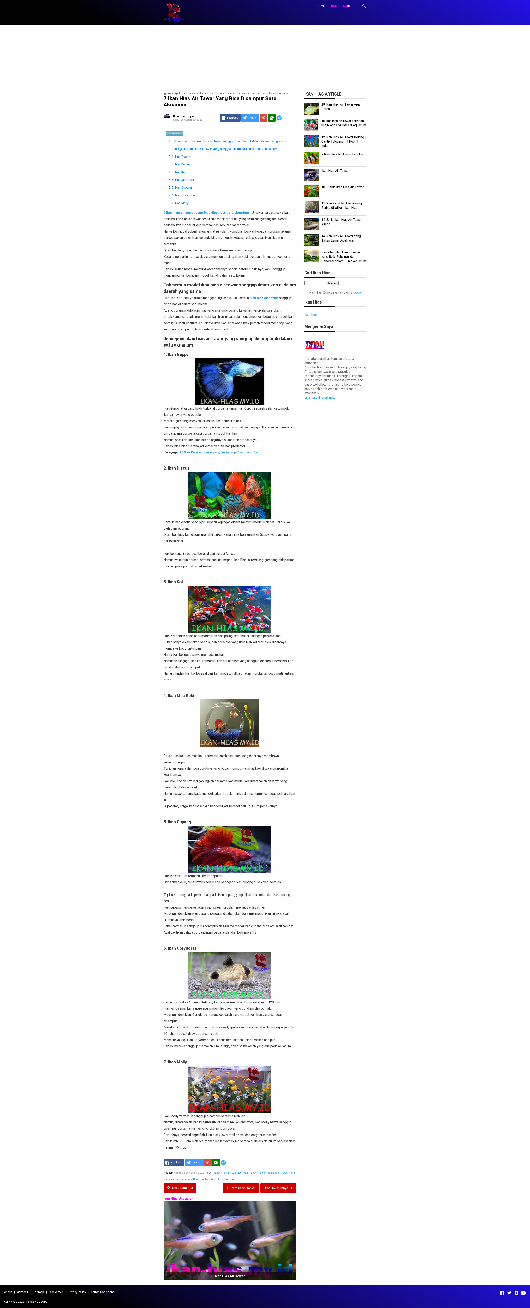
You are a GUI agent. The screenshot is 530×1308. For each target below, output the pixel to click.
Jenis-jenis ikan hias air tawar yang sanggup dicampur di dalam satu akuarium (225, 149)
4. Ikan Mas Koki (183, 180)
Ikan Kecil (210, 1179)
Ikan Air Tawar (221, 1172)
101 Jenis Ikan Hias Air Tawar (342, 187)
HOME (321, 6)
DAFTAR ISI (174, 133)
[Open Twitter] (509, 1292)
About (8, 1292)
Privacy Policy (77, 1292)
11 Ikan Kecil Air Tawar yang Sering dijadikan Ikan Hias (219, 452)
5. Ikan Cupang (182, 187)
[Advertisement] (265, 57)
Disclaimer (56, 1292)
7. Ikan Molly (180, 203)
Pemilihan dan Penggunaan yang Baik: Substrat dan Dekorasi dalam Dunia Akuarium (343, 256)
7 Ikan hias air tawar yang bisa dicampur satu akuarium (207, 213)
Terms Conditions (102, 1292)
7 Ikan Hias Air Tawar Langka (342, 154)
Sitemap (38, 1292)
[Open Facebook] (502, 1292)
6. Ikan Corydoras (184, 195)
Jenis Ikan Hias (226, 1179)
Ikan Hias (236, 1172)
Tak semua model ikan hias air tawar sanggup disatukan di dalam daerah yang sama (229, 141)
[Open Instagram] (516, 1292)
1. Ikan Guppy (181, 157)
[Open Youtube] (523, 1292)
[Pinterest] (263, 118)
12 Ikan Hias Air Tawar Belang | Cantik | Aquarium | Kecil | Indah (343, 141)
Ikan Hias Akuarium (192, 1179)
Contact (22, 1292)
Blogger (356, 292)
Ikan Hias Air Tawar (254, 1172)
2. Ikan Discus (181, 164)
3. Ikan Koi (179, 172)
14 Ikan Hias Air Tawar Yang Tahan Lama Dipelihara (341, 238)
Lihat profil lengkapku (319, 397)
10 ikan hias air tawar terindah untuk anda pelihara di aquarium (343, 123)
